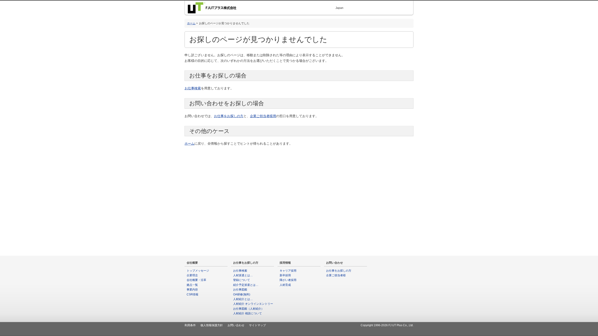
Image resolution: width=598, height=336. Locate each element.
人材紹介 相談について (247, 313)
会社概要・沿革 (196, 280)
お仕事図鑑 (240, 289)
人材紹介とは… (243, 299)
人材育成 (285, 285)
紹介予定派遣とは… (245, 285)
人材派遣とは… (243, 275)
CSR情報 (192, 294)
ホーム (191, 23)
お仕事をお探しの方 (228, 116)
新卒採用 (285, 275)
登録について (241, 280)
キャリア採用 (288, 270)
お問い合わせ (236, 325)
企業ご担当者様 (336, 275)
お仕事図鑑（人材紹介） (248, 308)
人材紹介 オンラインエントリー (253, 303)
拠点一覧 (192, 285)
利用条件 (190, 325)
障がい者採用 (288, 280)
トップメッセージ (198, 270)
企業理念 (192, 275)
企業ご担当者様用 (263, 116)
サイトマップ (257, 325)
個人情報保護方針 (211, 325)
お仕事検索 (193, 88)
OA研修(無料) (241, 294)
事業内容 (192, 289)
